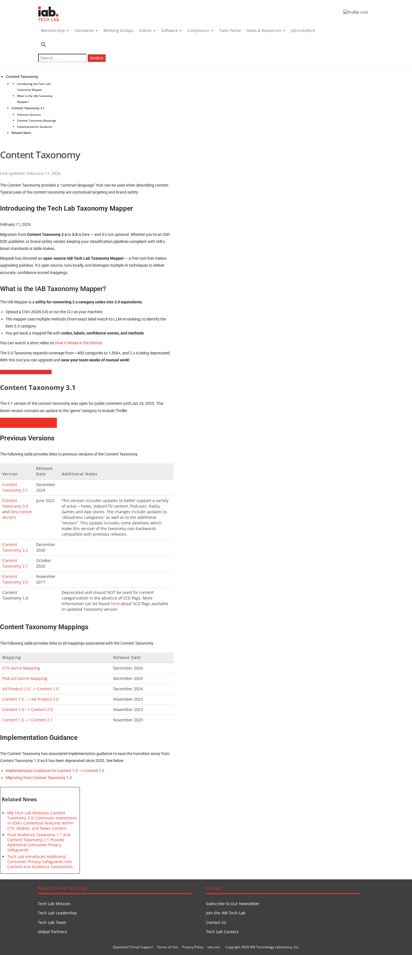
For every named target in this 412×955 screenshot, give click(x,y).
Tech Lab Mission (54, 903)
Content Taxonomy (22, 76)
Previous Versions (29, 115)
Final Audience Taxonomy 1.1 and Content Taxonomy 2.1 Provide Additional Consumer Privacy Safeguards (38, 842)
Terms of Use (167, 947)
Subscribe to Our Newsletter (233, 903)
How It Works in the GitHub (78, 343)
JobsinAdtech (303, 30)
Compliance (198, 30)
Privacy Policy (192, 947)
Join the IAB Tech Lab (226, 913)
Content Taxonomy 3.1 (28, 108)
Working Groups (118, 30)
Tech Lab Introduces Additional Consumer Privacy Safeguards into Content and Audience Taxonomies (40, 861)
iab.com (213, 947)
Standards (85, 30)
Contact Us (216, 922)
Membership (53, 30)
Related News (21, 133)
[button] (72, 45)
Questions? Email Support (133, 947)
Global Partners (52, 931)
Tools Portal (230, 30)
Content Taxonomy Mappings (36, 120)
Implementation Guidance (34, 127)
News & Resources (264, 30)
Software (170, 30)
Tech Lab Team (52, 922)
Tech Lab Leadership (57, 913)
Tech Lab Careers (222, 931)
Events (146, 30)
